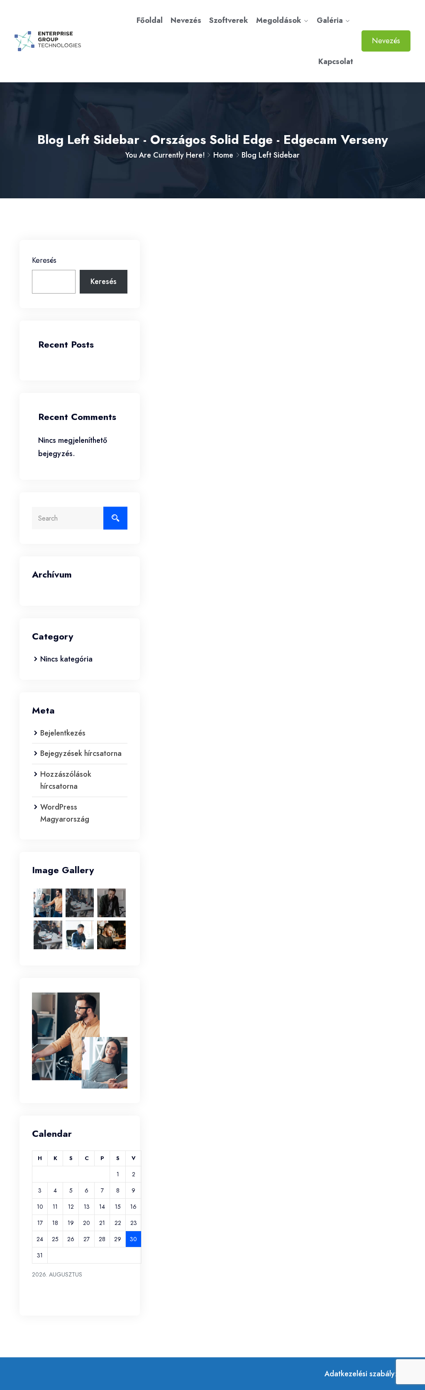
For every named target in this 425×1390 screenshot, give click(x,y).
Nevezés (186, 20)
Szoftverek (228, 20)
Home (223, 155)
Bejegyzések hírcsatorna (81, 753)
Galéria (330, 20)
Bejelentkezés (62, 733)
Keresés (44, 260)
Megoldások (278, 20)
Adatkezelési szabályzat (365, 1373)
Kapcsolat (335, 61)
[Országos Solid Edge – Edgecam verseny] (59, 41)
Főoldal (150, 20)
